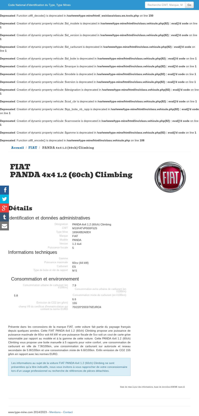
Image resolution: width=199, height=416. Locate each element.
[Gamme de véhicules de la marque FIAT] (170, 177)
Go (189, 4)
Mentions (55, 412)
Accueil (17, 148)
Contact (68, 412)
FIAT (32, 148)
